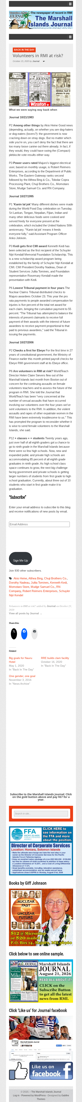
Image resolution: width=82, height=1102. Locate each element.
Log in (16, 1095)
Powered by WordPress (33, 1095)
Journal (35, 61)
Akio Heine (20, 578)
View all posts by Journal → (25, 613)
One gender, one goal (22, 676)
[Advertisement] (41, 732)
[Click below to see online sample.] (41, 980)
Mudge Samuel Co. (43, 586)
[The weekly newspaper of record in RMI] (41, 20)
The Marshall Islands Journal (45, 1091)
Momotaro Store (19, 586)
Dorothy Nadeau (19, 582)
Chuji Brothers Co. (55, 578)
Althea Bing (35, 578)
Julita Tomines (40, 582)
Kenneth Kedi (58, 582)
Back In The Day (24, 50)
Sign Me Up (20, 560)
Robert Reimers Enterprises (40, 591)
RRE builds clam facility (55, 658)
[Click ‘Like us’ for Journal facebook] (41, 1048)
